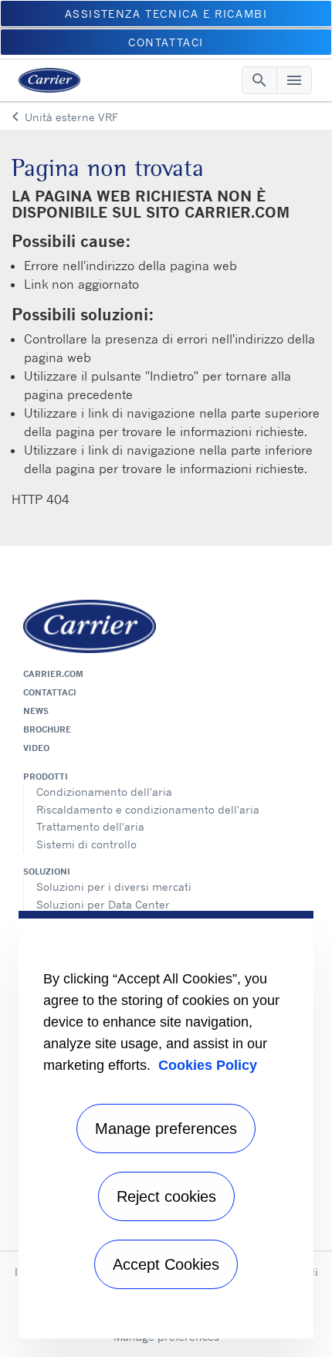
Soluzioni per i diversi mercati (113, 886)
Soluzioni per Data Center (103, 904)
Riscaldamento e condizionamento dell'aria (147, 809)
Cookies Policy (207, 1065)
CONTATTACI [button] (166, 42)
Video (36, 748)
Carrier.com (53, 673)
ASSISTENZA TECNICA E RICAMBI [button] (166, 13)
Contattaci (49, 692)
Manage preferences (166, 1128)
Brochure (47, 729)
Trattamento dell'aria (90, 826)
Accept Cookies (166, 1264)
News (36, 711)
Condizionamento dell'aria (104, 791)
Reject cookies (166, 1196)
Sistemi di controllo (86, 844)
